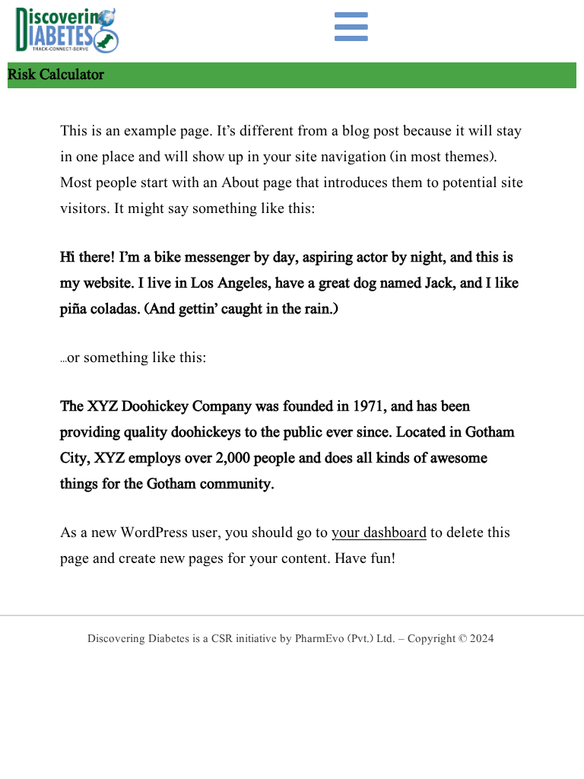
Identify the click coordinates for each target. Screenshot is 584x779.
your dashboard (379, 533)
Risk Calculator (56, 75)
